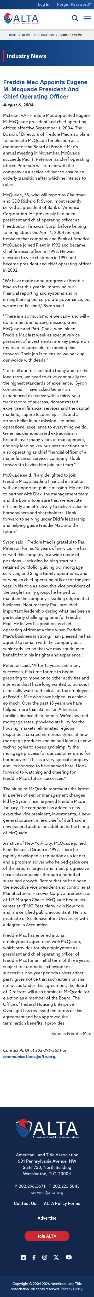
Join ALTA (47, 1236)
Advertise (47, 1218)
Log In (43, 4)
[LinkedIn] (24, 1258)
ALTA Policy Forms (62, 1203)
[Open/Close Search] (75, 18)
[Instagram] (45, 1258)
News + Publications (38, 34)
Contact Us (25, 1203)
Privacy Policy (71, 1289)
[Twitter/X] (57, 1258)
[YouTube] (69, 1258)
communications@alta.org (29, 1057)
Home (13, 34)
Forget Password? (74, 4)
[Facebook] (34, 1258)
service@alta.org (47, 1193)
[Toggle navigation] (87, 18)
